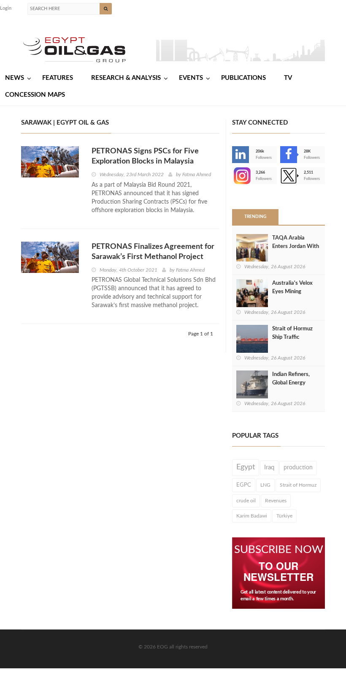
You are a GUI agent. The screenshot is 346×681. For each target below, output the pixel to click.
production (298, 468)
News (14, 78)
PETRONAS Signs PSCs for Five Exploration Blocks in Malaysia (145, 156)
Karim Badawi (251, 515)
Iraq (269, 467)
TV (288, 78)
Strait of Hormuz (298, 485)
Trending (255, 217)
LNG (265, 485)
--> (233, 175)
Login (5, 8)
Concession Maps (35, 95)
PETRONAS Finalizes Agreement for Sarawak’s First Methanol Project (153, 252)
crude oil (246, 500)
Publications (243, 78)
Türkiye (284, 515)
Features (57, 78)
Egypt (245, 467)
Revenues (276, 500)
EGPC (243, 485)
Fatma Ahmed (196, 174)
